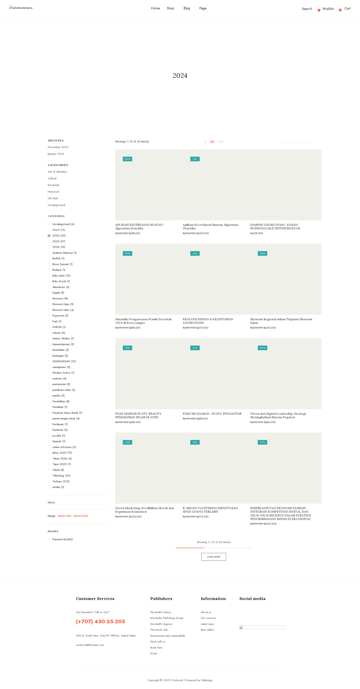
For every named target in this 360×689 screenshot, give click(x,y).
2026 (55, 247)
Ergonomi (58, 315)
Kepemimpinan (61, 344)
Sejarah (56, 441)
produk (56, 436)
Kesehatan (58, 350)
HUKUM (57, 327)
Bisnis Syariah (60, 264)
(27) (62, 241)
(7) (63, 436)
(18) (65, 298)
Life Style (53, 198)
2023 (55, 230)
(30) (67, 476)
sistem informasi (61, 447)
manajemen (59, 367)
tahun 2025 (59, 453)
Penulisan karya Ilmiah (65, 413)
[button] (345, 9)
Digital (56, 293)
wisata (56, 487)
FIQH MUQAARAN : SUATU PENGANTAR (212, 413)
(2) (66, 315)
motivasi (57, 378)
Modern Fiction (61, 373)
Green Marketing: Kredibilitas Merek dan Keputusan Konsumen (144, 509)
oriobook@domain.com (90, 645)
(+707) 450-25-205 (100, 621)
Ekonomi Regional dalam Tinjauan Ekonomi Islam (281, 321)
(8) (67, 401)
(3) (73, 390)
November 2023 (58, 147)
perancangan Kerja (63, 418)
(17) (69, 453)
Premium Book (60, 539)
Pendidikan (58, 401)
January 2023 (56, 154)
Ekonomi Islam (60, 310)
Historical (53, 192)
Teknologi (58, 476)
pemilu (56, 396)
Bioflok (56, 258)
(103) (66, 481)
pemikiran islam (61, 390)
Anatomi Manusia (62, 253)
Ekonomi (57, 298)
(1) (75, 253)
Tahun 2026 (59, 458)
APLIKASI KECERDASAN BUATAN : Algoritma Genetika (139, 226)
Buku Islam (58, 276)
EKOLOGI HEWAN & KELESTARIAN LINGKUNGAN (208, 321)
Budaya (56, 270)
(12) (68, 276)
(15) (62, 247)
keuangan (58, 356)
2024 (55, 235)
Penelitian (57, 407)
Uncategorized (56, 205)
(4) (72, 224)
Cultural (52, 178)
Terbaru (57, 481)
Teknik (56, 470)
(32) (62, 235)
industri (56, 333)
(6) (63, 333)
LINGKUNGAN (61, 361)
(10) (73, 361)
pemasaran (59, 384)
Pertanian (57, 430)
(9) (62, 293)
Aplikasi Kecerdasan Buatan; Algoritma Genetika (210, 226)
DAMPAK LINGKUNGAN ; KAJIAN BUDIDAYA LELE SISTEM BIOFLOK (275, 226)
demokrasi (58, 287)
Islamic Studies (61, 338)
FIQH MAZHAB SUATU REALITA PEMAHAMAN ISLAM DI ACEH (138, 415)
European (53, 185)
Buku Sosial (59, 281)
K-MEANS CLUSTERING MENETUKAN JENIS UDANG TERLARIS (210, 509)
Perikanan (58, 424)
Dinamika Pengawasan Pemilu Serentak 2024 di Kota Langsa (143, 321)
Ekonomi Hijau (60, 304)
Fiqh (54, 321)
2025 (55, 241)
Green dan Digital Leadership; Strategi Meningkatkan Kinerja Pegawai (278, 415)
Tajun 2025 (59, 464)
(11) (62, 230)
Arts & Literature (57, 172)
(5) (72, 304)
